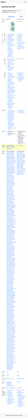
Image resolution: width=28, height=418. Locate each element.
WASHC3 (8, 350)
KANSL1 (14, 239)
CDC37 (8, 184)
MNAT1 (10, 256)
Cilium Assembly (21, 77)
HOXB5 (10, 232)
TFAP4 (8, 331)
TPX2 (13, 334)
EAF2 (12, 204)
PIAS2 (8, 270)
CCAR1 (10, 174)
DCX (13, 198)
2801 (7, 371)
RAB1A (8, 288)
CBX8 (12, 173)
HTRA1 (8, 233)
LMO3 (8, 251)
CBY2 (8, 174)
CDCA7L (11, 185)
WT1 (14, 350)
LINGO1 (13, 248)
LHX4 (14, 247)
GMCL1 (11, 224)
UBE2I (14, 344)
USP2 (8, 348)
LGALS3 (11, 247)
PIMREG (11, 272)
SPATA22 (8, 320)
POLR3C (12, 276)
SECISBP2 (9, 307)
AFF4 (11, 153)
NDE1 (13, 261)
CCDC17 (8, 178)
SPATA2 (12, 319)
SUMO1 (18, 166)
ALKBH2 (8, 154)
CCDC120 (8, 175)
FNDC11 (11, 216)
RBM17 (10, 294)
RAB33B (11, 289)
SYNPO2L (8, 326)
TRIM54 (18, 172)
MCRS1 (8, 255)
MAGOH (8, 253)
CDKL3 (11, 186)
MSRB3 (13, 259)
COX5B (11, 193)
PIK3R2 (8, 272)
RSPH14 (14, 301)
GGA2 (10, 222)
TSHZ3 (8, 341)
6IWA (12, 387)
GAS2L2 (8, 220)
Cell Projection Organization (20, 73)
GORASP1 (12, 225)
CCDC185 (12, 178)
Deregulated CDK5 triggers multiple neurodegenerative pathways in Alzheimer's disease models (11, 126)
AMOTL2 (8, 155)
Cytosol (19, 39)
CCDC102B (19, 154)
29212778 (23, 136)
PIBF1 (10, 270)
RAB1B (11, 288)
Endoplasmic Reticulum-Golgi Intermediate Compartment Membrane (11, 53)
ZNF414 (11, 361)
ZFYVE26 (8, 356)
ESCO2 (8, 208)
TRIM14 (14, 336)
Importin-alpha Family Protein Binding (10, 69)
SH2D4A (10, 308)
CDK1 (14, 185)
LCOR (10, 246)
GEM (14, 221)
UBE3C (11, 346)
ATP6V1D (13, 165)
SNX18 (8, 317)
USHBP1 (18, 174)
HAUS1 (10, 231)
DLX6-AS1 (12, 201)
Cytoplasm (10, 37)
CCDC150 (12, 177)
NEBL (8, 263)
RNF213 (11, 300)
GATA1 (11, 220)
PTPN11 (8, 287)
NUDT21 (13, 266)
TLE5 (11, 333)
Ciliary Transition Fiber (21, 49)
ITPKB (13, 238)
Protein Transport (11, 89)
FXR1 (14, 218)
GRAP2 (14, 227)
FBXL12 (20, 158)
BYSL (14, 170)
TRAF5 (11, 336)
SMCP (12, 313)
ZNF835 (8, 369)
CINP (13, 191)
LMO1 (11, 249)
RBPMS (21, 164)
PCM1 (14, 269)
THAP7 (14, 331)
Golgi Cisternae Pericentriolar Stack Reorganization (11, 111)
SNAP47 (11, 314)
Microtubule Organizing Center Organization (21, 403)
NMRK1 (10, 147)
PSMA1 (11, 285)
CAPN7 (14, 172)
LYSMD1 (8, 252)
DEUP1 (10, 199)
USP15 (14, 347)
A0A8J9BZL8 (9, 385)
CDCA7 (10, 146)
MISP (8, 256)
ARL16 (11, 161)
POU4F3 (11, 277)
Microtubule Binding (11, 60)
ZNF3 (11, 360)
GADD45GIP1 (11, 219)
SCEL (11, 306)
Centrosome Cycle (11, 83)
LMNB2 (8, 249)
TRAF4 (8, 336)
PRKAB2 (12, 282)
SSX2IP (11, 321)
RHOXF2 (18, 165)
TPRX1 (10, 334)
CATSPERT (9, 173)
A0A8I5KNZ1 (9, 382)
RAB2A (14, 288)
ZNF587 (11, 365)
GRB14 (8, 228)
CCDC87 (11, 180)
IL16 (12, 235)
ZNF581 (8, 365)
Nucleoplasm (10, 392)
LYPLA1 (13, 251)
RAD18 (11, 292)
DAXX (8, 198)
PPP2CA (8, 280)
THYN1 (8, 333)
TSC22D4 (8, 339)
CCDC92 (8, 181)
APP (22, 152)
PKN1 (10, 273)
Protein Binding (11, 58)
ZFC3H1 (8, 355)
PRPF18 (8, 283)
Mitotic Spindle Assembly (10, 107)
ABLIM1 (12, 152)
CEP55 (8, 188)
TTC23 (8, 342)
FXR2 (8, 219)
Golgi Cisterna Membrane (10, 49)
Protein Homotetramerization (12, 94)
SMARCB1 (11, 312)
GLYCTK (8, 224)
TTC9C (10, 342)
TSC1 (14, 337)
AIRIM (13, 153)
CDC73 (8, 185)
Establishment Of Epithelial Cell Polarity (21, 80)
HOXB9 (13, 232)
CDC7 (14, 184)
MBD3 (8, 254)
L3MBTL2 (8, 245)
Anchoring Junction (21, 47)
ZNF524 (8, 364)
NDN (10, 262)
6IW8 (10, 387)
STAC (14, 321)
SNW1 (14, 316)
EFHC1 (11, 205)
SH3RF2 (12, 309)
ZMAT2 (14, 357)
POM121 (8, 277)
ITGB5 (10, 238)
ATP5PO (11, 164)
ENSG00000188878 (20, 378)
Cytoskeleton (10, 41)
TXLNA (12, 343)
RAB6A (8, 292)
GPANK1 (12, 226)
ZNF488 (8, 363)
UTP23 (14, 348)
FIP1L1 (8, 216)
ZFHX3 (11, 355)
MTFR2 (8, 260)
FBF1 (21, 16)
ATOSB (8, 164)
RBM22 (13, 294)
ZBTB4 (11, 353)
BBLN (8, 146)
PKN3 (13, 273)
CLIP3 (10, 192)
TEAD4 (8, 330)
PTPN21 (11, 287)
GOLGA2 (11, 16)
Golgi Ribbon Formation (10, 101)
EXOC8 (11, 208)
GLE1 (8, 147)
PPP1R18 (13, 279)
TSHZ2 (12, 340)
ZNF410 (8, 361)
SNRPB (8, 315)
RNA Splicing (10, 400)
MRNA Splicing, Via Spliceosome (11, 402)
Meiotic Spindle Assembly (11, 105)
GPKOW (8, 227)
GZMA (12, 229)
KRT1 (14, 241)
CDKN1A (8, 187)
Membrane (10, 43)
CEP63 (21, 155)
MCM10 (10, 254)
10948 (18, 375)
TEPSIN (11, 330)
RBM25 (8, 295)
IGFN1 (13, 234)
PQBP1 (11, 280)
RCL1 (8, 296)
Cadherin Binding (11, 67)
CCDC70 (8, 180)
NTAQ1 (10, 266)
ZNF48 (14, 362)
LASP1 (12, 245)
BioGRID (9, 12)
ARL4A (14, 161)
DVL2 (10, 204)
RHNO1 (8, 297)
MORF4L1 (8, 258)
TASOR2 (18, 167)
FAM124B (8, 211)
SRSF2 (8, 321)
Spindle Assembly (11, 92)
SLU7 (13, 310)
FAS (17, 158)
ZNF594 (8, 367)
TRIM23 (24, 170)
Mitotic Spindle (10, 56)
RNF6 (11, 301)
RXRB (8, 303)
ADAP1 (8, 153)
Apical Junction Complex (21, 44)
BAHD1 (10, 167)
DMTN (8, 202)
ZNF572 (11, 364)
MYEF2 (13, 260)
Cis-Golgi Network (11, 40)
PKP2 (10, 274)
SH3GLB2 (8, 309)
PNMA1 (18, 164)
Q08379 (13, 385)
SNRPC (8, 316)
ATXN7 (12, 166)
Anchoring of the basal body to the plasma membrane (21, 111)
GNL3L (8, 225)
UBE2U (8, 346)
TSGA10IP (9, 340)
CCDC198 (12, 179)
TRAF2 (21, 170)
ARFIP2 (12, 159)
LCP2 (13, 246)
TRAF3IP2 (12, 335)
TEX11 (18, 168)
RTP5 (11, 302)
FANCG (12, 214)
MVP (11, 260)
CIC (11, 191)
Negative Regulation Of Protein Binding (11, 91)
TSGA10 (12, 339)
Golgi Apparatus (11, 39)
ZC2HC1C (12, 354)
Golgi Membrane (11, 35)
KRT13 (18, 161)
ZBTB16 (8, 353)
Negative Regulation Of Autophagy (11, 87)
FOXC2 (8, 218)
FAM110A (12, 209)
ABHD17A (8, 152)
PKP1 (8, 274)
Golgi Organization (11, 82)
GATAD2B (8, 221)
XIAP (8, 351)
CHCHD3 (8, 191)
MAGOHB (12, 253)
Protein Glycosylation (10, 73)
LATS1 (8, 246)
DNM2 (10, 202)
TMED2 (13, 333)
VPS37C (11, 349)
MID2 (14, 255)
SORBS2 (11, 317)
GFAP (8, 222)
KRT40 (24, 161)
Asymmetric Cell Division (11, 85)
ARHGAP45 (9, 160)
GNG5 (14, 224)
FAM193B (8, 213)
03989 (8, 375)
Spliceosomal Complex (10, 396)
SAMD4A (11, 303)
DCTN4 (10, 198)
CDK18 (8, 186)
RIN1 (8, 299)
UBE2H (11, 344)
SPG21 (11, 320)
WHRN (11, 350)
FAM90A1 (8, 214)
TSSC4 (11, 341)
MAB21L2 (12, 252)
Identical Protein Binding (11, 65)
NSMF (8, 266)
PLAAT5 (8, 275)
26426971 (9, 134)
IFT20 (8, 234)
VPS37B (22, 174)
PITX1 (8, 273)
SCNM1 (13, 306)
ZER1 (11, 148)
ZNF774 (11, 368)
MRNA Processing (11, 399)
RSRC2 (8, 302)
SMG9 (8, 314)
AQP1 (10, 159)
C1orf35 (8, 172)
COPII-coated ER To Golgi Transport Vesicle (12, 46)
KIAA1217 (8, 241)
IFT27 (10, 234)
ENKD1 (14, 206)
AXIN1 (8, 167)
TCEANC (13, 328)
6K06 (15, 387)
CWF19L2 (8, 197)
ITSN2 (8, 239)
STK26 (8, 323)
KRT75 (11, 243)
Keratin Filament (21, 46)
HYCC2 (11, 233)
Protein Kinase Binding (10, 61)
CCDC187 (8, 179)
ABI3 (18, 152)
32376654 (9, 132)
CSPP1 (8, 195)
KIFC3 (12, 241)
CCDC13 (12, 175)
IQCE (11, 236)
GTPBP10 (8, 229)
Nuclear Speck (10, 398)
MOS (11, 259)
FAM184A (12, 212)
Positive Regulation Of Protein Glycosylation (11, 98)
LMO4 (10, 251)
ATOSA (14, 162)
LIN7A (10, 248)
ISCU (8, 238)
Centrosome (20, 36)
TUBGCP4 (9, 343)
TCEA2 (10, 328)
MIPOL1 (23, 162)
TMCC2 (23, 168)
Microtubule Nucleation (10, 80)
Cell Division (10, 96)
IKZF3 (10, 235)
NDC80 (10, 261)
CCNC (8, 182)
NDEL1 (8, 262)
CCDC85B (23, 154)
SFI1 (7, 308)
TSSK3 (14, 341)
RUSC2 (13, 302)
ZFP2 (14, 355)
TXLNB (8, 344)
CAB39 (11, 172)
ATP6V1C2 (9, 165)
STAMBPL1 (9, 322)
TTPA (13, 342)
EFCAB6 (8, 205)
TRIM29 (8, 337)
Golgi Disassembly (11, 103)
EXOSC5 (8, 209)
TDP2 (13, 329)
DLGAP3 (10, 200)
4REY (8, 387)
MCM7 (13, 254)
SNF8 (14, 314)
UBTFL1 (8, 347)
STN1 (11, 323)
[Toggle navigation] (25, 2)
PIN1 (14, 272)
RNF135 (12, 299)
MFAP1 (11, 255)
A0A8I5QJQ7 (9, 384)
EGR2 (14, 205)
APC (7, 159)
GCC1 (12, 221)
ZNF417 (8, 362)
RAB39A (8, 290)
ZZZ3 (11, 369)
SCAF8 (8, 306)
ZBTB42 (8, 354)
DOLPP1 (13, 146)
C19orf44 (12, 171)
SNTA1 (11, 316)
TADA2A (21, 166)
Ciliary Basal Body (21, 42)
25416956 (18, 10)
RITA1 (10, 299)
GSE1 (11, 228)
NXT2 (8, 267)
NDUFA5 (13, 262)
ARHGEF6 (13, 160)
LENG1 (8, 247)
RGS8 (13, 296)
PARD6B (8, 269)
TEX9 (14, 330)
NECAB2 (11, 263)
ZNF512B (11, 363)
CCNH (10, 182)
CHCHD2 (11, 189)
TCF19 (8, 329)
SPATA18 (8, 319)
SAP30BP (8, 304)
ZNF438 (11, 362)
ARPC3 (11, 162)
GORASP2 (9, 226)
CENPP (11, 187)
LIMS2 (8, 248)
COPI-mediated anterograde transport (11, 121)
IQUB (13, 236)
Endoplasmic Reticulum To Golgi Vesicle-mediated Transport (11, 77)
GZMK (8, 231)
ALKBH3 (11, 154)
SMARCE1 (9, 313)
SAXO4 (12, 304)
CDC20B (13, 182)
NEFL (14, 263)
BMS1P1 (11, 170)
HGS (7, 232)
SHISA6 (10, 310)
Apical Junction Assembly (21, 76)
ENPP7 (8, 207)
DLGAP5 (8, 201)
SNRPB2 (11, 315)
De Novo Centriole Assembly (21, 406)
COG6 (12, 192)
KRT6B (14, 242)
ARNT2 (8, 162)
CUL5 (14, 195)
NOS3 (10, 265)
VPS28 (8, 349)
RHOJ (11, 297)
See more (8, 404)
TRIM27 (18, 171)
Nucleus (9, 391)
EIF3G (8, 206)
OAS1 (10, 267)
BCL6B (8, 170)
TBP (7, 328)
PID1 (13, 270)
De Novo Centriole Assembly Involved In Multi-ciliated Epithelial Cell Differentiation (21, 398)
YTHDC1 (13, 351)
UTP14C (10, 348)
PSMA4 (8, 286)
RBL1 (8, 294)
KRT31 (21, 161)
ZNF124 (8, 358)
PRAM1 (8, 281)
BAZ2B (8, 168)
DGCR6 (13, 199)
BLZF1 (18, 153)
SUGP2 (8, 324)
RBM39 (11, 295)
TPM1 (8, 334)
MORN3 (8, 259)
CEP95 (8, 189)
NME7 (8, 265)
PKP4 (13, 274)
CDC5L (11, 184)
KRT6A (11, 242)
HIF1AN (18, 160)
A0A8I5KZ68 (9, 383)
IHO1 (8, 235)
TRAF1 (8, 335)
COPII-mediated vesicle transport (11, 118)
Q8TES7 (18, 382)
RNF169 (8, 300)
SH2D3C (8, 148)
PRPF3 (11, 283)
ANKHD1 (12, 155)
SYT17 (12, 326)
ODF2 (13, 147)
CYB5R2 (12, 197)
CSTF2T (11, 195)
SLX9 (8, 312)
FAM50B (12, 213)
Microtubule (10, 42)
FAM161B (8, 212)
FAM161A (12, 211)
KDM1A (10, 240)
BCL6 (14, 168)
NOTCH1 (13, 265)
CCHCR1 (12, 181)
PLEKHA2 (12, 275)
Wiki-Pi (3, 2)
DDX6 (8, 199)
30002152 (20, 139)
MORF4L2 (13, 258)
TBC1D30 (13, 327)
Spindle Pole (10, 36)
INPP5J (8, 236)
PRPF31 (8, 285)
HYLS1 (14, 233)
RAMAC (14, 292)
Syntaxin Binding (11, 63)
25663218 (23, 143)
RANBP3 (8, 293)
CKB (7, 192)
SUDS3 (13, 323)
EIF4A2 (10, 206)
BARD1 (13, 167)
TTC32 (18, 173)
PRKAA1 (11, 281)
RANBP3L (12, 293)
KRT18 (8, 242)
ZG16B (12, 356)
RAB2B (8, 289)
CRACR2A (9, 194)
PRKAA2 (8, 282)
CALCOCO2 (22, 153)
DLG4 (8, 200)
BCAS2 (11, 168)
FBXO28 (13, 215)
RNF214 (8, 301)
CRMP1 (12, 194)
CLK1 (18, 157)
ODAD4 (13, 267)
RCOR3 (10, 296)
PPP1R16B (9, 279)
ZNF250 (11, 358)
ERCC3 (14, 207)
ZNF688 (8, 368)
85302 (18, 371)
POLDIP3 (8, 276)
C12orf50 (8, 171)
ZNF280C (8, 360)
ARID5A (8, 161)
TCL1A (10, 329)
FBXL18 (10, 215)
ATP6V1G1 (9, 166)
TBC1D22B (9, 327)
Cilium (19, 41)
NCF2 (8, 261)
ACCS (20, 152)
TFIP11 (11, 331)
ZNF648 (11, 367)
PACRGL (11, 268)
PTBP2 (11, 286)
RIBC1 (13, 297)
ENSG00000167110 (10, 378)
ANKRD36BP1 (9, 158)
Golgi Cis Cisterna (11, 34)
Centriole (19, 37)
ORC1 (8, 268)
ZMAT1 (11, 357)
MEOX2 (18, 162)
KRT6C (8, 243)
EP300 (11, 207)
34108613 (20, 133)
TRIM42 (11, 337)
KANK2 (10, 239)
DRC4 (13, 202)
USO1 (11, 347)
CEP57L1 (11, 188)
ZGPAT (8, 357)
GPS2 (11, 227)
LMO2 (13, 249)
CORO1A (8, 193)
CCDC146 (8, 177)
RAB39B (11, 290)
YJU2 (10, 351)
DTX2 (8, 204)
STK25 (12, 322)
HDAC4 (13, 231)
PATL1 (11, 269)
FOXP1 (11, 218)
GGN (13, 222)
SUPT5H (11, 324)
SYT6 (15, 326)
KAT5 (8, 240)
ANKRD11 (8, 157)
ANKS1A (14, 158)
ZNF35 (14, 360)
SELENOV (13, 307)
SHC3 (8, 310)
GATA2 (14, 220)
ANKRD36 (13, 157)
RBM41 (14, 295)
